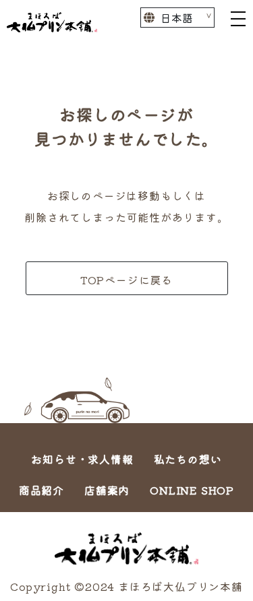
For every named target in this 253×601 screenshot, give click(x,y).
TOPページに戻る (126, 280)
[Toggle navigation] (238, 17)
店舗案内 (107, 490)
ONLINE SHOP (192, 490)
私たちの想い (188, 459)
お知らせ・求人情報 (82, 459)
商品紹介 (41, 490)
